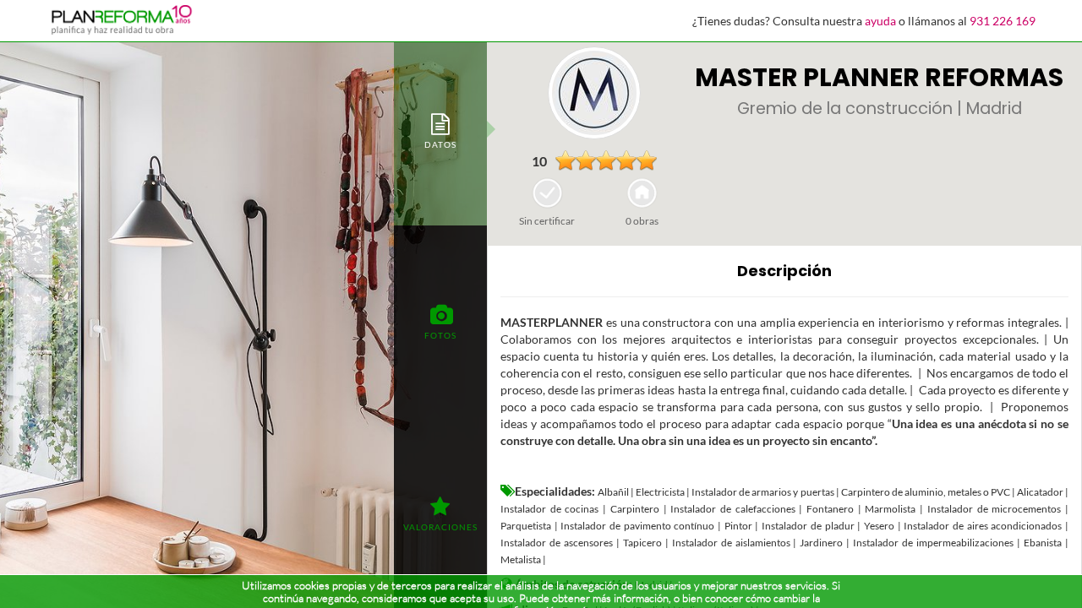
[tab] (440, 129)
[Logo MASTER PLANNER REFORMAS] (594, 92)
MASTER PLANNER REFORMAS (879, 77)
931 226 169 (1003, 21)
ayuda (880, 21)
